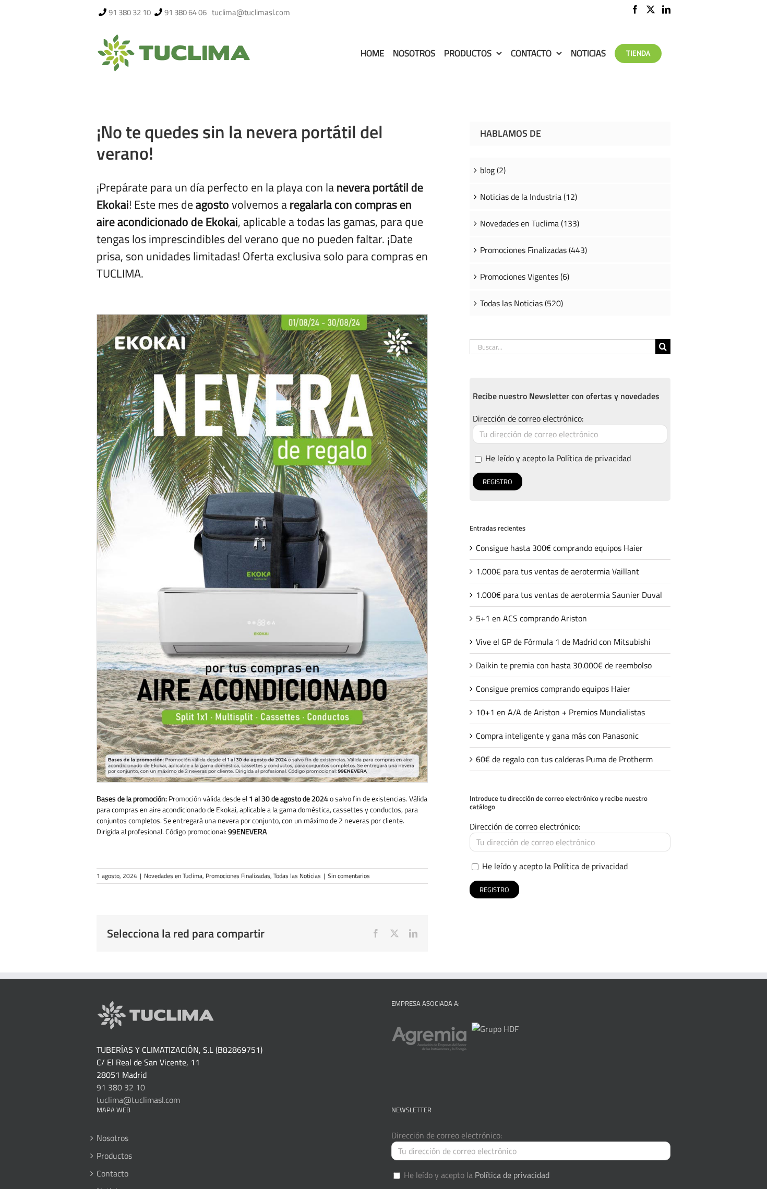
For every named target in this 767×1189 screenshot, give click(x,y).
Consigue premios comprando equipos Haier (553, 688)
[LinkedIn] (666, 9)
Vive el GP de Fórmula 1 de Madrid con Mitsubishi (563, 641)
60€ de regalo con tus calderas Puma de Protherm (564, 759)
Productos (114, 1155)
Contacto (112, 1173)
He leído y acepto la (557, 458)
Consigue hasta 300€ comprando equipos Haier (559, 548)
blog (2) (493, 170)
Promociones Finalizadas (238, 876)
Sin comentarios (349, 876)
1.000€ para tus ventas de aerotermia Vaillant (557, 571)
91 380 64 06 (185, 12)
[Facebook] (635, 9)
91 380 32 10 (130, 12)
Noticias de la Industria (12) (528, 196)
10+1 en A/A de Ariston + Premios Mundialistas (560, 712)
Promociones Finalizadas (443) (533, 250)
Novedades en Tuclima (173, 876)
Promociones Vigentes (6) (524, 276)
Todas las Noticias (297, 876)
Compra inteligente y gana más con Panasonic (557, 735)
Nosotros (112, 1138)
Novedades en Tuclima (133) (529, 223)
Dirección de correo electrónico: (528, 418)
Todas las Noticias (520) (521, 303)
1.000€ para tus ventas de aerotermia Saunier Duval (569, 595)
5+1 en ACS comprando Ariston (531, 618)
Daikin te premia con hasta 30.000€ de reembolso (564, 665)
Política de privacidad (593, 458)
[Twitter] (650, 9)
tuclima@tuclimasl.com (251, 12)
